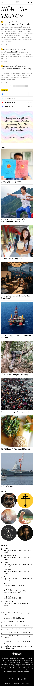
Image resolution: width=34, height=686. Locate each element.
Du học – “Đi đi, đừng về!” (11, 259)
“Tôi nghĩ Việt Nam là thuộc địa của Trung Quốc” (15, 297)
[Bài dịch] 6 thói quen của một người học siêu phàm (17, 604)
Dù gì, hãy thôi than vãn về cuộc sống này (16, 70)
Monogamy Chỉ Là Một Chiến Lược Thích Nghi (17, 629)
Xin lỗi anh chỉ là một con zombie (14, 52)
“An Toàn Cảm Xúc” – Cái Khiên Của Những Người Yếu (16, 636)
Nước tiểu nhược (7, 486)
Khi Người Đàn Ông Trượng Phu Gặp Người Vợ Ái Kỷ (18, 642)
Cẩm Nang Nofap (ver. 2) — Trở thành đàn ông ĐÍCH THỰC (18, 565)
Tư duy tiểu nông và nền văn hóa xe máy (17, 412)
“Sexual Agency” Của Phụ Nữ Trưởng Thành (16, 632)
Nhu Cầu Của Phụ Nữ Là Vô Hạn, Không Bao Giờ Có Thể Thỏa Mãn (17, 647)
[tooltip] (9, 500)
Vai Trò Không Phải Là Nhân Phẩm (13, 618)
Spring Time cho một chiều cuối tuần (15, 24)
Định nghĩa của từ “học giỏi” (13, 598)
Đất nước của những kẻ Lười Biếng (14, 374)
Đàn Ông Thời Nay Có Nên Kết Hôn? (15, 585)
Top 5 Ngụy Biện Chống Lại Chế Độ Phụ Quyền (17, 625)
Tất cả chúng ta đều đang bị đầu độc (16, 449)
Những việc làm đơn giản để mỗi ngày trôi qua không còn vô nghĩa (16, 220)
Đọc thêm (4, 45)
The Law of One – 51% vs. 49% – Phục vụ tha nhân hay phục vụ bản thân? (17, 591)
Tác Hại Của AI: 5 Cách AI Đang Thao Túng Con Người (18, 551)
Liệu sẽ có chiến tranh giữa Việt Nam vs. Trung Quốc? (16, 336)
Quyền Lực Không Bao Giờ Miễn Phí (14, 621)
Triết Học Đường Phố (11, 22)
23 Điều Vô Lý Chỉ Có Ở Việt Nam (13, 182)
